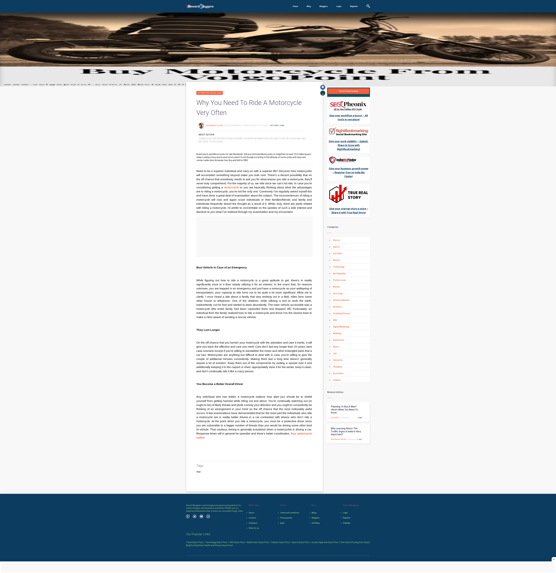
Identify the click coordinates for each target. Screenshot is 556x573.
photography (339, 273)
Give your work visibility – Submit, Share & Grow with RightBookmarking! (348, 145)
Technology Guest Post (216, 542)
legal (282, 523)
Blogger (335, 418)
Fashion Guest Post (280, 542)
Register (354, 6)
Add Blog (316, 523)
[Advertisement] (254, 236)
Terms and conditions (289, 513)
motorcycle (231, 187)
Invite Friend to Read (348, 91)
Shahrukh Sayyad (338, 439)
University (337, 360)
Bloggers (323, 6)
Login (338, 6)
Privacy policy (286, 518)
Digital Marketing (341, 327)
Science (337, 380)
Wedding (337, 333)
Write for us (254, 528)
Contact (252, 518)
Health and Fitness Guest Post (218, 545)
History (336, 240)
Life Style (337, 253)
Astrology (338, 293)
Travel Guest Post (194, 542)
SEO (335, 320)
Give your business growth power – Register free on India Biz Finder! (348, 172)
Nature (336, 260)
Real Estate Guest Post (258, 542)
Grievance (253, 523)
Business (337, 307)
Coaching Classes (341, 313)
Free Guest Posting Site (352, 542)
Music (336, 347)
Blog (309, 6)
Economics (338, 373)
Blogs (314, 513)
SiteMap (346, 523)
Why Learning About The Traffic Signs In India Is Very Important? (346, 431)
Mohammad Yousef (215, 126)
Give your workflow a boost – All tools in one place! (348, 117)
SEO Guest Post (237, 542)
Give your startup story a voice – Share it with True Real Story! (348, 210)
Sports (336, 247)
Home (295, 6)
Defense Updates (341, 300)
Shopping (337, 367)
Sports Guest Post (301, 542)
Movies (336, 287)
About (251, 513)
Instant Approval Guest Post (325, 542)
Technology (338, 267)
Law (335, 353)
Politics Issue (339, 280)
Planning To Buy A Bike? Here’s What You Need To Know (344, 409)
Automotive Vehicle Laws (210, 93)
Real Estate (338, 340)
